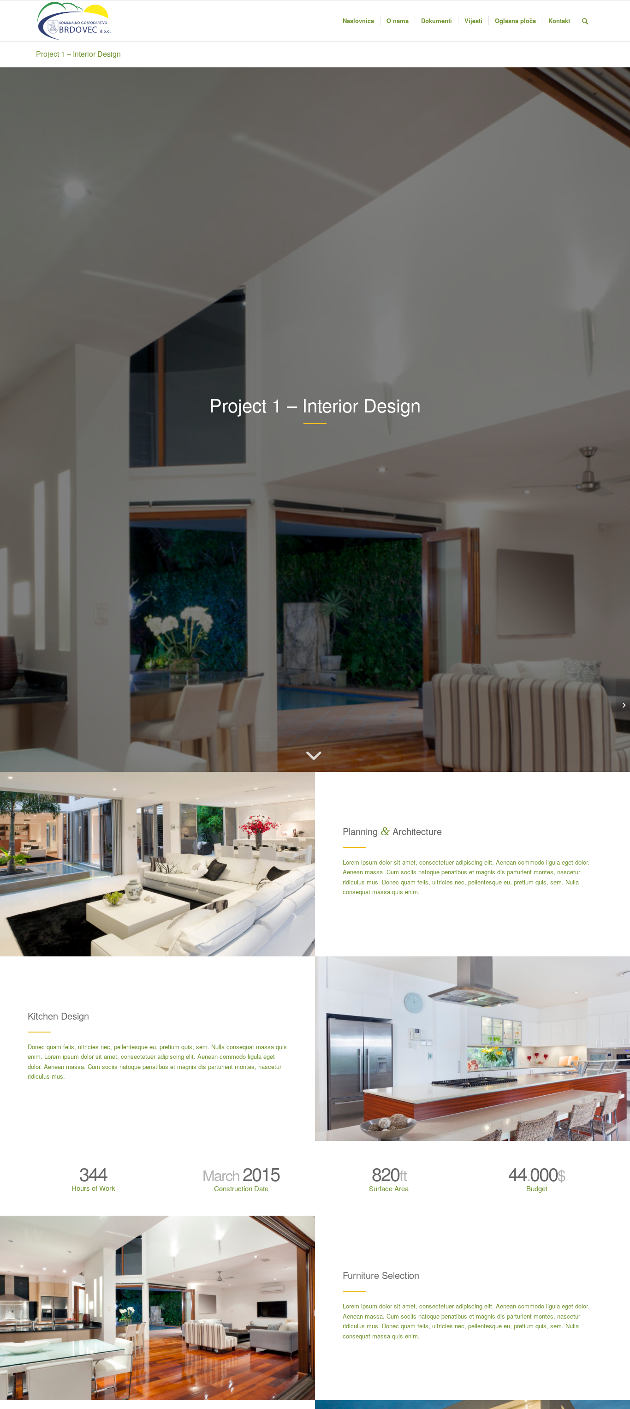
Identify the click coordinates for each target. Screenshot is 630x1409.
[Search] (585, 20)
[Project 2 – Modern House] (623, 704)
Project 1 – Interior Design (78, 53)
